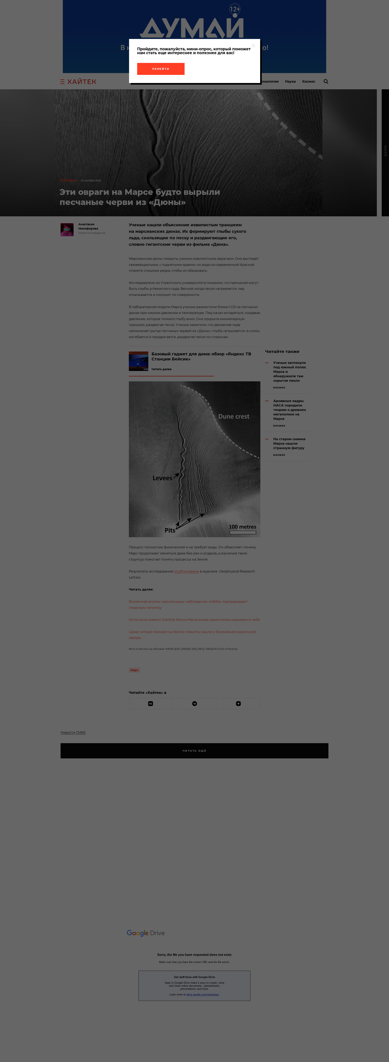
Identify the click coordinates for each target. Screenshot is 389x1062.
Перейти (161, 68)
